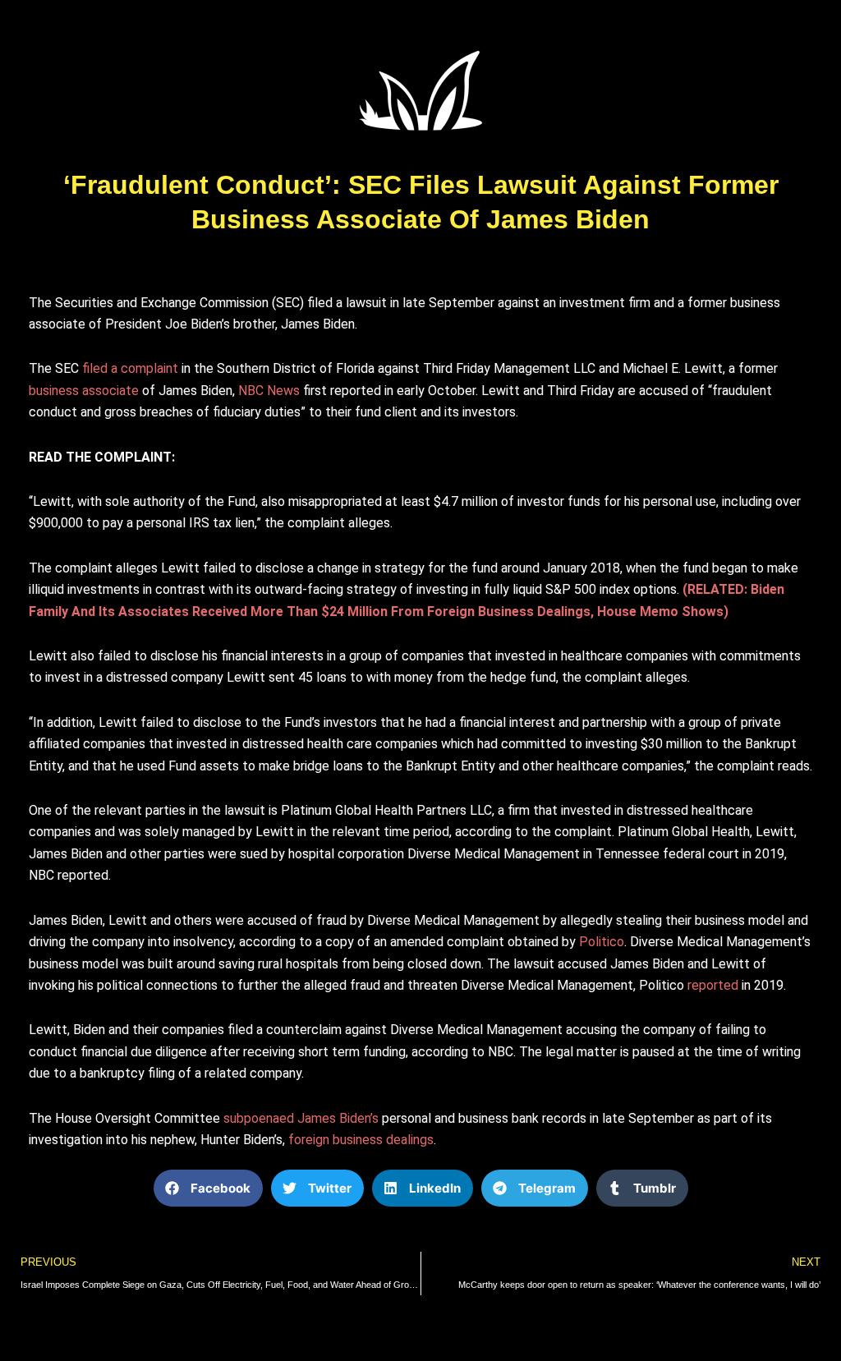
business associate (84, 390)
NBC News (269, 390)
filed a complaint (130, 368)
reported (712, 985)
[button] (208, 1188)
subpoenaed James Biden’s (301, 1118)
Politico (601, 941)
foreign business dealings (361, 1139)
